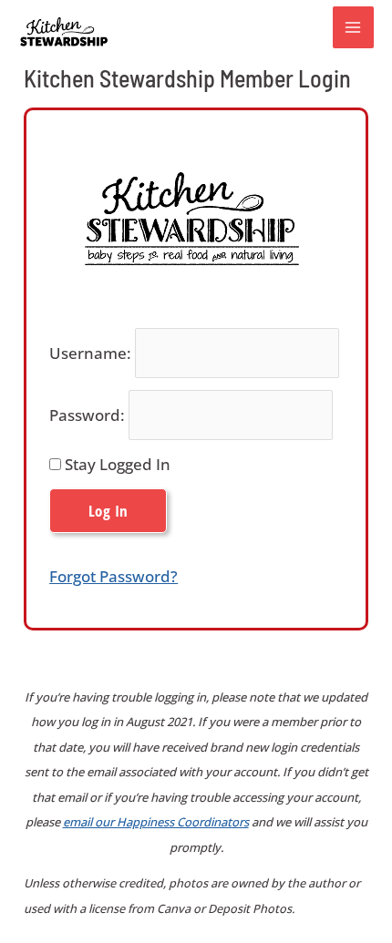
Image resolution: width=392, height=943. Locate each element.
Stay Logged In (115, 464)
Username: (90, 353)
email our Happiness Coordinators (156, 822)
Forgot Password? (113, 576)
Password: (87, 415)
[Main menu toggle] (354, 27)
